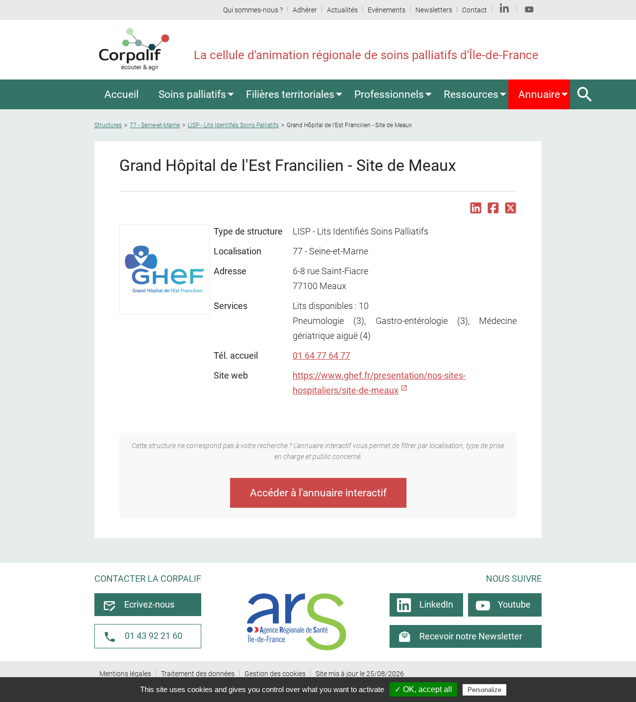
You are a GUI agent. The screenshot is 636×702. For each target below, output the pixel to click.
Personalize (484, 690)
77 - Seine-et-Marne (155, 125)
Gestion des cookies (275, 674)
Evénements (386, 10)
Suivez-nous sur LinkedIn (504, 10)
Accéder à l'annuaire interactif (318, 492)
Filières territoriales (290, 94)
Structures (108, 125)
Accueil (121, 94)
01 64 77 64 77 (321, 356)
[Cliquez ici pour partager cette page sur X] (510, 208)
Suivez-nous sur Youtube (529, 10)
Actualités (342, 10)
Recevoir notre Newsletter (470, 636)
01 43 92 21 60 (153, 636)
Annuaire (539, 94)
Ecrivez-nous (149, 605)
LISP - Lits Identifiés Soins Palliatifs (233, 125)
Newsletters (433, 10)
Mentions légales (125, 674)
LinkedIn (436, 605)
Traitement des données (198, 674)
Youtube (514, 605)
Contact (474, 10)
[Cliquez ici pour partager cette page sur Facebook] (493, 208)
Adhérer (305, 10)
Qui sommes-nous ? (253, 10)
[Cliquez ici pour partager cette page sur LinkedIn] (476, 208)
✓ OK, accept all (423, 689)
